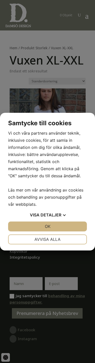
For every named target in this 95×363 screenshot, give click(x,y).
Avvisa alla (47, 239)
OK (47, 226)
